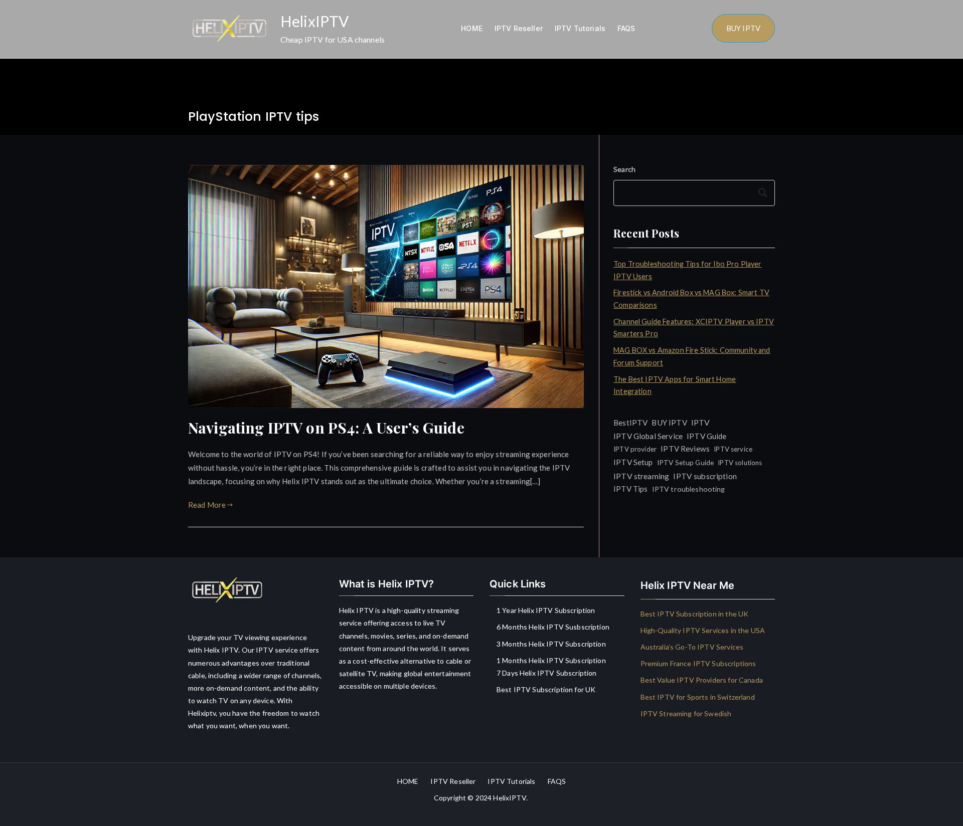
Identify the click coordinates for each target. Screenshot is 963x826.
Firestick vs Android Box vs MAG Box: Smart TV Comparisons (691, 298)
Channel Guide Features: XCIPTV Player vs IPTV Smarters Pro (693, 327)
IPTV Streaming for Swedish (686, 713)
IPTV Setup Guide (685, 462)
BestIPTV (630, 422)
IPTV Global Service (648, 436)
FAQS (626, 28)
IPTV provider (635, 449)
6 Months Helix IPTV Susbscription (553, 627)
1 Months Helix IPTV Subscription (551, 660)
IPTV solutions (740, 463)
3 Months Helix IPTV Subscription (551, 644)
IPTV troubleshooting (688, 489)
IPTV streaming (641, 476)
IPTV (700, 422)
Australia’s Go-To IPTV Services (692, 647)
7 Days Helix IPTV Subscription (547, 673)
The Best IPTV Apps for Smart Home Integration (674, 385)
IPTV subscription (705, 476)
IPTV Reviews (685, 448)
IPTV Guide (707, 436)
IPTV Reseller (519, 28)
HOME (472, 28)
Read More (207, 504)
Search (624, 169)
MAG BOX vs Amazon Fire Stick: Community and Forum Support (691, 356)
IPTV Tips (630, 488)
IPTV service (733, 449)
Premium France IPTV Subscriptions (698, 663)
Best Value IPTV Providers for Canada (701, 680)
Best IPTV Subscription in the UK (694, 613)
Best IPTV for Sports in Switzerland (697, 697)
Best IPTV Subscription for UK (546, 689)
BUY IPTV (743, 28)
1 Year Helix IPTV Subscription (546, 610)
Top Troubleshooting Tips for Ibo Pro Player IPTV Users (687, 270)
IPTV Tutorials (580, 28)
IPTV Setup (633, 462)
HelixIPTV (314, 21)
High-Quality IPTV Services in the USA (702, 630)
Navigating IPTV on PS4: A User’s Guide (326, 428)
